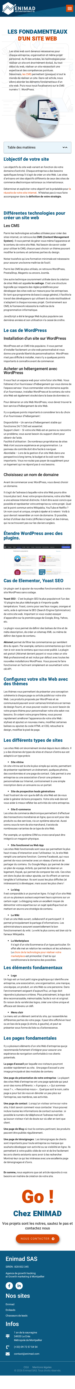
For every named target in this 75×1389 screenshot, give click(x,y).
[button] (69, 8)
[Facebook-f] (9, 1285)
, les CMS (26, 74)
